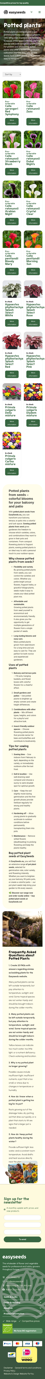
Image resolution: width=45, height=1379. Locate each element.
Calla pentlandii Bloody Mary (11, 260)
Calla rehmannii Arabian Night (11, 210)
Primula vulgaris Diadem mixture (31, 411)
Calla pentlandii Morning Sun (33, 260)
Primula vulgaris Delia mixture (10, 411)
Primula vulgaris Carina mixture (10, 460)
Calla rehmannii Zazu (33, 108)
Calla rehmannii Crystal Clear (33, 210)
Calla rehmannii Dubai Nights (33, 160)
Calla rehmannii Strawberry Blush (12, 160)
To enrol (22, 1239)
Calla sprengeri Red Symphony (12, 110)
